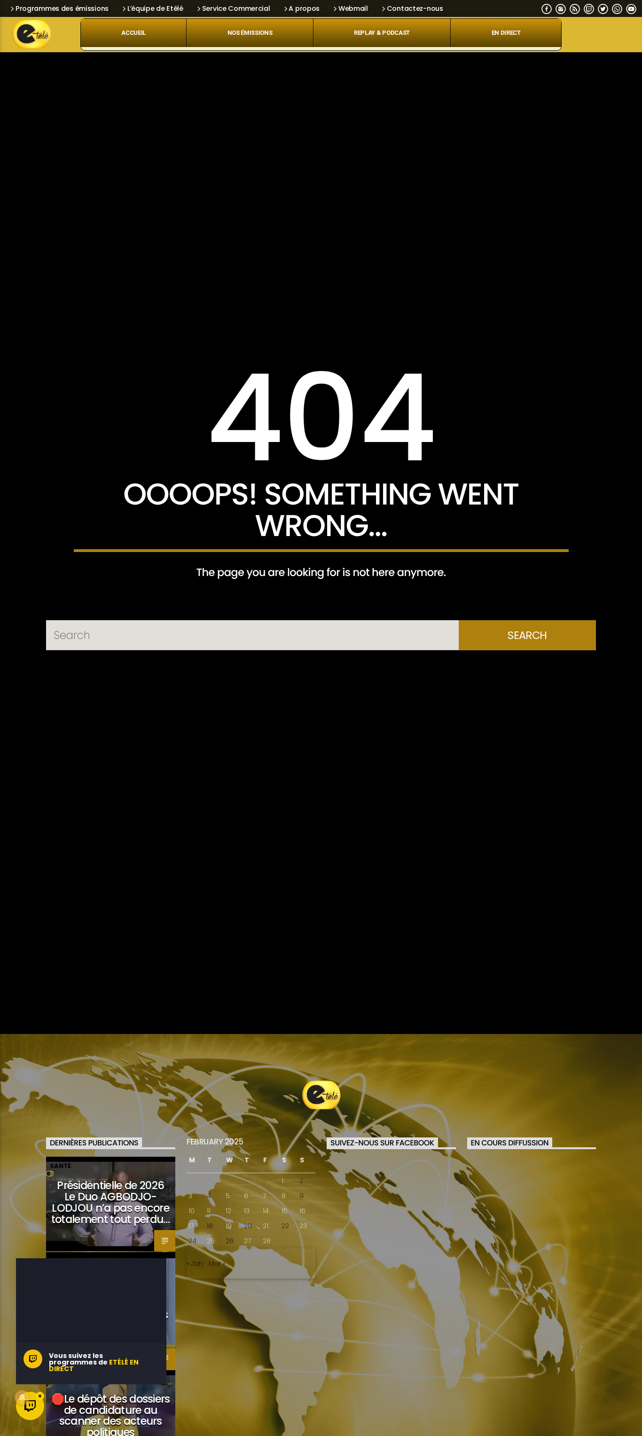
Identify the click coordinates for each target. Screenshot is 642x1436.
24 (192, 1303)
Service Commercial (236, 8)
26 (230, 1303)
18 (210, 1288)
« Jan (195, 1326)
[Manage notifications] (22, 1397)
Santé (60, 1228)
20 (248, 1288)
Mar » (217, 1326)
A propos (304, 8)
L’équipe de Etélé (155, 8)
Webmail (353, 8)
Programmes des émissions (62, 8)
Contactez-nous (415, 8)
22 (285, 1288)
